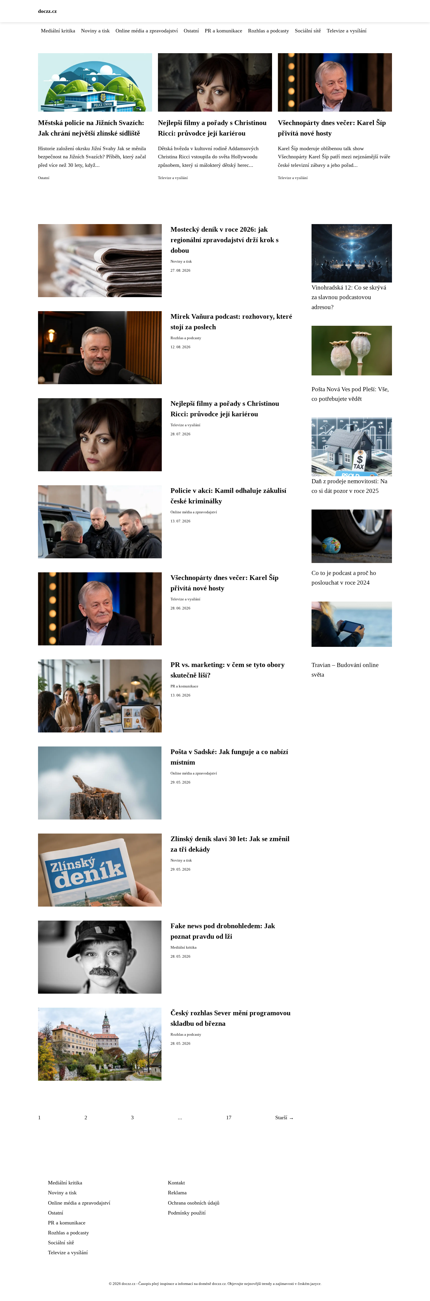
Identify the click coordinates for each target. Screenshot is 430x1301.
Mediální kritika (58, 31)
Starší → (284, 1117)
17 (228, 1117)
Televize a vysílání (347, 31)
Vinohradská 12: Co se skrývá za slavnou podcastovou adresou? (349, 297)
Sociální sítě (308, 31)
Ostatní (191, 31)
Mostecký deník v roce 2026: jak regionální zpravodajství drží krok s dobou (224, 240)
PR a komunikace (223, 31)
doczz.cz (47, 11)
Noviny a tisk (95, 31)
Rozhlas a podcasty (268, 31)
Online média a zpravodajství (147, 31)
